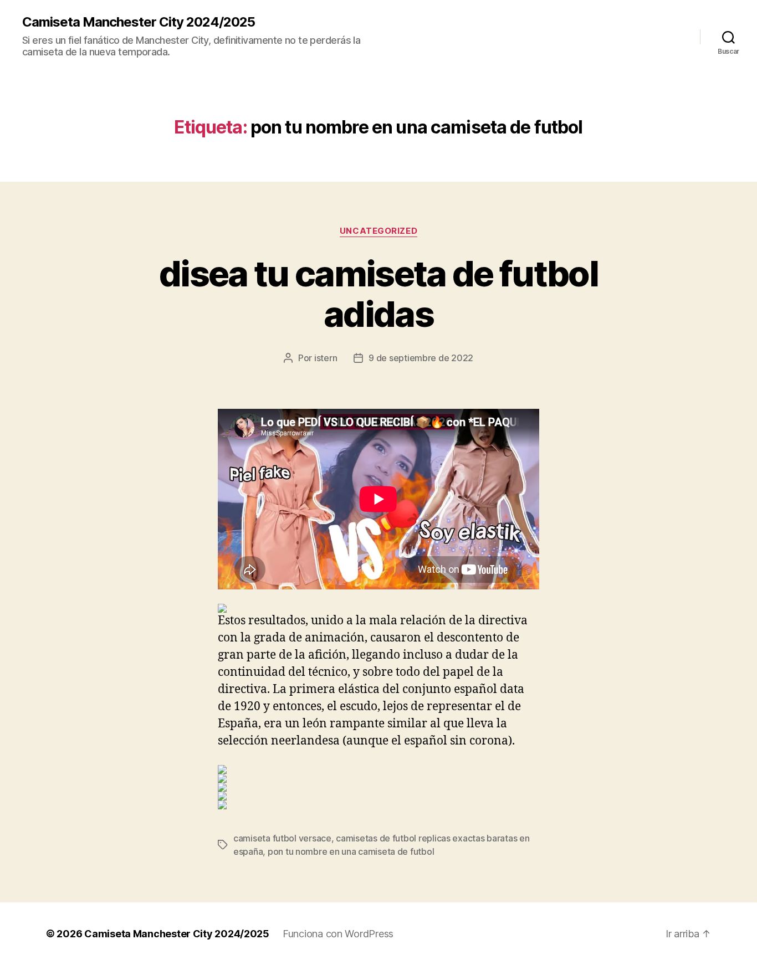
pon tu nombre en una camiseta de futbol (351, 851)
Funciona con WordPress (338, 934)
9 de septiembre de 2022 (421, 357)
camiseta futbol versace (282, 838)
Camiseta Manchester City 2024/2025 (138, 22)
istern (325, 357)
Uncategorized (378, 231)
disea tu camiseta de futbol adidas (378, 293)
